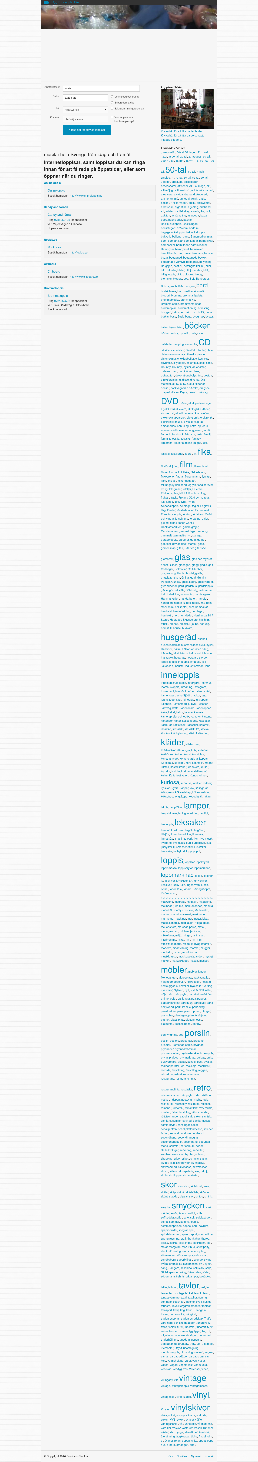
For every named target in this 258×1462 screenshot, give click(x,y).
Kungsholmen (198, 775)
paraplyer (199, 1003)
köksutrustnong (170, 796)
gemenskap (168, 548)
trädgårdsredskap (192, 1318)
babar (203, 215)
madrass (179, 902)
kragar (208, 763)
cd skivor (166, 350)
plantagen (180, 1015)
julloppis (166, 704)
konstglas (198, 754)
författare (198, 514)
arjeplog (193, 207)
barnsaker (196, 249)
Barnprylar (167, 249)
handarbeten (188, 598)
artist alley (183, 211)
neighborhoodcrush (173, 982)
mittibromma (168, 939)
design (208, 375)
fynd (183, 502)
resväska (186, 1089)
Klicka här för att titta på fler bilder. (182, 131)
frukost (165, 497)
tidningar (166, 1302)
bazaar (208, 253)
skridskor (183, 1186)
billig (206, 270)
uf (209, 1331)
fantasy (196, 438)
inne (207, 666)
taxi (203, 1287)
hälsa (177, 649)
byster (209, 316)
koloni (179, 754)
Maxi (205, 918)
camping (178, 344)
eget (208, 403)
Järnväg (166, 708)
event (198, 430)
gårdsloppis (205, 586)
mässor (203, 961)
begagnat (192, 262)
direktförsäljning (171, 380)
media (175, 923)
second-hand (195, 1133)
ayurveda (193, 215)
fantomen (167, 443)
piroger (206, 1011)
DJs (185, 384)
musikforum (189, 952)
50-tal (176, 169)
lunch (204, 885)
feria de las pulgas (189, 443)
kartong (206, 716)
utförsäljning (191, 1348)
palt (193, 998)
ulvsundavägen (187, 1335)
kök (192, 788)
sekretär (174, 1146)
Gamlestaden (169, 531)
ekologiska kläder (198, 409)
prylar (164, 1057)
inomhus (206, 683)
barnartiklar (206, 241)
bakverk (166, 236)
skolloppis (175, 1175)
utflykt (178, 1348)
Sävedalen (194, 1272)
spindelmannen (170, 1234)
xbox (173, 1432)
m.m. (173, 893)
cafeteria (166, 344)
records (165, 1070)
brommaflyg (188, 300)
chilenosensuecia (172, 354)
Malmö (179, 906)
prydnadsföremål (185, 1049)
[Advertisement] (129, 53)
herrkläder (186, 615)
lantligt (204, 813)
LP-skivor (182, 881)
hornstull (166, 628)
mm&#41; (167, 944)
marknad (185, 914)
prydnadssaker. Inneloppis (197, 1053)
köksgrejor (167, 792)
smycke (165, 1207)
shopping (167, 1158)
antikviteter (203, 203)
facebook (178, 434)
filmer (164, 472)
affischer (182, 186)
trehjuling (179, 1310)
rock (205, 1099)
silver (177, 1158)
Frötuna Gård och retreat (194, 497)
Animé (174, 198)
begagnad (175, 257)
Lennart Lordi (169, 830)
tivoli (199, 1302)
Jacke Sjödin (183, 695)
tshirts (172, 1327)
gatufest (166, 544)
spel (191, 1230)
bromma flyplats (192, 295)
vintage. (166, 1386)
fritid (182, 493)
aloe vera (167, 194)
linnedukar (184, 834)
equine (165, 430)
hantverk (179, 603)
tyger (197, 1331)
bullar (209, 312)
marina (165, 914)
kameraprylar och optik (175, 716)
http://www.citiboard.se (84, 277)
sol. (192, 1217)
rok (190, 1104)
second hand (178, 1133)
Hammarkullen (170, 598)
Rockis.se (50, 240)
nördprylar (181, 994)
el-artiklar (194, 413)
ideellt (173, 662)
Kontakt (209, 1456)
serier (199, 1146)
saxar (194, 1125)
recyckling (178, 1070)
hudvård (187, 628)
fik (195, 454)
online (165, 998)
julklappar (202, 699)
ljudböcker (198, 843)
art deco (171, 211)
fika (204, 451)
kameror (196, 716)
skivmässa (184, 1167)
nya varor (166, 990)
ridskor (165, 1099)
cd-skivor (178, 350)
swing (207, 1259)
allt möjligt (167, 190)
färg (163, 510)
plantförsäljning (197, 1015)
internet (189, 691)
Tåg (204, 1331)
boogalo (190, 286)
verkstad (166, 1369)
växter (164, 1432)
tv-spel (173, 1331)
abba (175, 182)
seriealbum (187, 1146)
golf (210, 565)
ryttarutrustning (181, 1112)
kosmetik (197, 763)
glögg (195, 565)
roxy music (205, 1108)
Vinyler (165, 1409)
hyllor (209, 645)
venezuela (200, 1365)
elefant (205, 413)
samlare (166, 1121)
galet (205, 518)
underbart (205, 1335)
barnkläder (182, 245)
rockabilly (181, 1104)
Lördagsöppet (201, 889)
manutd (208, 906)
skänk (180, 1192)
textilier (192, 1297)
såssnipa (186, 1268)
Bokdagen (167, 286)
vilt (176, 1380)
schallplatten (169, 1129)
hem (191, 607)
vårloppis (190, 1424)
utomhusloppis (170, 1352)
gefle (201, 544)
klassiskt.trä (192, 729)
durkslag (202, 392)
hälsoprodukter (191, 649)
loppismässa (169, 868)
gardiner (184, 540)
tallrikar (172, 1287)
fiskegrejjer (167, 476)
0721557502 (62, 301)
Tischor (190, 1302)
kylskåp (165, 788)
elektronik (193, 417)
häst (176, 653)
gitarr (180, 548)
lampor (196, 805)
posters (174, 1041)
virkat (171, 1415)
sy (180, 1264)
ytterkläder (191, 1432)
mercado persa (187, 927)
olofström (205, 994)
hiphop (174, 624)
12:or (164, 156)
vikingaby (167, 1380)
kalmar (188, 712)
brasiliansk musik (193, 291)
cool (202, 363)
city (206, 358)
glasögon (184, 565)
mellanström (168, 927)
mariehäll (167, 910)
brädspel (178, 312)
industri (179, 666)
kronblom (193, 767)
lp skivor (170, 881)
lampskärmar (169, 813)
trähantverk (203, 1323)
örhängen (182, 1445)
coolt (209, 363)
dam (174, 371)
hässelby (166, 653)
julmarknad (180, 704)
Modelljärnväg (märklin (197, 944)
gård (181, 586)
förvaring (195, 518)
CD (205, 342)
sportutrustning (170, 1238)
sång (164, 1268)
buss (173, 316)
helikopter (181, 607)
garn (193, 540)
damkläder (185, 371)
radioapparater (170, 1066)
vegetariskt (186, 1365)
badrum (194, 228)
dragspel (205, 388)
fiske (186, 472)
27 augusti (194, 156)
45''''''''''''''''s (192, 161)
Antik (194, 198)
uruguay (183, 1344)
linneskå (197, 834)
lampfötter (176, 807)
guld (193, 577)
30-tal (206, 156)
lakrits (164, 807)
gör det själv (176, 590)
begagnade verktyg (173, 262)
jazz (204, 695)
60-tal (191, 171)
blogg (198, 274)
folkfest (171, 481)
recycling (191, 1070)
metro (164, 931)
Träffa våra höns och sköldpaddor (186, 1320)
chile (210, 350)
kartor (177, 721)
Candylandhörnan (56, 207)
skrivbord (196, 1186)
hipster (184, 624)
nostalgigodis (169, 986)
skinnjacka (197, 1163)
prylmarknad (187, 1057)
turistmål (190, 1327)
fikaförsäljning (169, 466)
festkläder (177, 454)
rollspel (205, 1104)
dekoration (167, 375)
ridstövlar (187, 1099)
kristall (165, 767)
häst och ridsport (190, 653)
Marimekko (201, 910)
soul (194, 1226)
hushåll (202, 639)
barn (164, 241)
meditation (186, 923)
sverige (198, 1259)
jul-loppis (188, 699)
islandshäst (203, 691)
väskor (176, 1428)
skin (172, 1163)
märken (165, 961)
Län (58, 108)
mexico (173, 931)
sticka (164, 1243)
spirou (185, 1234)
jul (179, 699)
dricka (175, 392)
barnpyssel (182, 249)
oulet (173, 998)
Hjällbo (193, 624)
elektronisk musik (172, 422)
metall (201, 927)
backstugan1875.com (174, 228)
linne (173, 834)
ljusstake (166, 851)
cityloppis (179, 363)
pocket (179, 1024)
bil (202, 266)
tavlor (189, 1285)
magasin (192, 902)
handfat (202, 598)
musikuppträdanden (190, 956)
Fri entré (197, 489)
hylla (202, 645)
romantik (178, 1108)
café (200, 333)
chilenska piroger (195, 354)
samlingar (184, 1125)
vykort (180, 1419)
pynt (199, 1062)
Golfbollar (180, 569)
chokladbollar (185, 358)
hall (163, 594)
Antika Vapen (179, 203)
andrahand (188, 194)
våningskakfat (169, 1424)
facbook (166, 434)
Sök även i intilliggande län (129, 108)
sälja (208, 1268)
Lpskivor (166, 885)
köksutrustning (201, 792)
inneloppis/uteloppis (173, 683)
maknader (167, 906)
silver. (185, 1158)
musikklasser (169, 956)
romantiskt (191, 1108)
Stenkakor (193, 1238)
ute (198, 1344)
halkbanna (205, 590)
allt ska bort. (182, 190)
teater (164, 1293)
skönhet (205, 1192)
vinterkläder (184, 1397)
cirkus (199, 358)
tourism (165, 1306)
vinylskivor (190, 1407)
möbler (174, 969)
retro (202, 1087)
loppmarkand (202, 868)
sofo (186, 1217)
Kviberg (208, 783)
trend (189, 1310)
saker (197, 1116)
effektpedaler (196, 403)
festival (165, 454)
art (162, 211)
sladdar (173, 1196)
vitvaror (190, 1415)
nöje (163, 994)
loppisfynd (202, 862)
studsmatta (189, 1251)
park (178, 1007)
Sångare (173, 1268)
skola (164, 1175)
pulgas (201, 1057)
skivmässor (200, 1167)
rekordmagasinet (171, 1074)
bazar (164, 257)
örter (192, 1445)
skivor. (173, 1171)
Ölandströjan (173, 1440)
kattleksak (179, 725)
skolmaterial (190, 1175)
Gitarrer (189, 548)
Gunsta (175, 582)
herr (176, 615)
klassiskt (178, 729)
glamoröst (167, 559)
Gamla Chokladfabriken (177, 525)
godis (203, 565)
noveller (184, 986)
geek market (188, 544)
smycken (188, 1205)
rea (182, 1066)
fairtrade (190, 434)
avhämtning (178, 215)
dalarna (165, 371)
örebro (171, 1445)
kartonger (167, 721)
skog (197, 1171)
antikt (192, 203)
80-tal (187, 177)
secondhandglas (188, 1137)
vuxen (164, 1419)
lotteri (198, 876)
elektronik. (206, 417)
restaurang (167, 1078)
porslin (197, 1032)
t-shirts (180, 1276)
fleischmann (192, 476)
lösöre (165, 893)
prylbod (173, 1057)
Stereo (205, 1238)
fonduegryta (188, 485)
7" (172, 177)
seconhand (191, 1142)
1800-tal (173, 156)
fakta (200, 434)
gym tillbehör (169, 586)
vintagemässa (199, 1386)
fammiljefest (168, 438)
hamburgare (202, 594)
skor (169, 1184)
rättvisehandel (169, 1116)
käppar (184, 788)
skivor (164, 1171)
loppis (172, 859)
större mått (200, 1255)
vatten (164, 1365)
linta (177, 838)
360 (163, 161)
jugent (173, 699)
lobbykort (179, 851)
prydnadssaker (170, 1053)
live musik (206, 838)
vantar (164, 1356)
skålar (164, 1192)
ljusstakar (200, 847)
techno (173, 1293)
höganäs (179, 657)
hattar (195, 603)
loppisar (189, 862)
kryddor (165, 771)
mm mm (196, 939)
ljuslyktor (166, 847)
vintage (192, 1377)
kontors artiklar (189, 758)
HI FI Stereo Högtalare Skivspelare (187, 617)
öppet (202, 1440)
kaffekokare (187, 708)
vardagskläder (178, 1356)
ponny (196, 1024)
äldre (194, 1436)
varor (188, 1360)
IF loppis (183, 662)
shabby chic (186, 1154)
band (186, 236)
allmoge (200, 186)
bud (194, 312)
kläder (172, 742)
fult (163, 502)
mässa (194, 961)
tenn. (206, 1293)
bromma (176, 295)
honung (204, 624)
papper (201, 998)
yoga (180, 1432)
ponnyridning (169, 1035)
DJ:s (179, 384)
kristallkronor (178, 767)
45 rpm (180, 161)
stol (209, 1243)
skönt (164, 1196)
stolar (164, 1247)
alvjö (177, 194)
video (204, 1369)
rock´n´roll (167, 1104)
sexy (175, 1154)
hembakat (201, 607)
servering (185, 1150)
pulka (210, 1057)
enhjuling (183, 426)
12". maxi (202, 152)
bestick (178, 266)
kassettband (189, 721)
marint (175, 914)
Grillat (185, 577)
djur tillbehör (197, 384)
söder (205, 1272)
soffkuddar (167, 1217)
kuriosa (170, 782)
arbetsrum (167, 207)
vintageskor (168, 1397)
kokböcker (167, 754)
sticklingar (185, 1243)
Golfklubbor (195, 569)
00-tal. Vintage (186, 152)
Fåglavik (205, 506)
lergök (189, 830)
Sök (76, 2)
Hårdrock (166, 649)
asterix (195, 211)
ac (180, 182)
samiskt (206, 1116)
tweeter (183, 1331)
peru (180, 1011)
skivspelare (186, 1171)
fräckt (174, 497)
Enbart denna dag (124, 102)
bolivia (179, 286)
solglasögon (203, 1217)
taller (164, 1287)
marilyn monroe (183, 910)
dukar (192, 392)
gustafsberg (189, 582)
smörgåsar (177, 1213)
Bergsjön (166, 266)
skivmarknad (169, 1167)
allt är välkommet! (202, 190)
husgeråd (178, 636)
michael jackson (190, 931)
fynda (191, 502)
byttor (164, 327)
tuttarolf (201, 1327)
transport (166, 1310)
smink (208, 1196)
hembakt (166, 611)
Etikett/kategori (52, 87)
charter (201, 350)
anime (165, 198)
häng (205, 649)
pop (181, 1035)
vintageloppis (180, 1386)
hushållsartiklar (170, 645)
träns (164, 1327)
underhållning (169, 1339)
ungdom (185, 1339)
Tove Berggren (180, 1306)
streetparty (202, 1247)
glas (182, 556)
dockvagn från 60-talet (184, 388)
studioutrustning (171, 1251)
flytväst (205, 476)
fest (205, 443)
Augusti (205, 211)
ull (162, 1335)
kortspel (179, 763)
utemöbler (167, 1348)
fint (180, 472)
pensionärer (168, 1011)
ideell (164, 662)
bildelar (171, 270)
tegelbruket (186, 1293)
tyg (191, 1331)
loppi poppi (193, 851)
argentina (181, 207)
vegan (174, 1365)
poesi (187, 1024)
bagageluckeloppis (173, 232)
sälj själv (198, 1268)
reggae (202, 1070)
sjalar (203, 1158)
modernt (166, 948)
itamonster (167, 695)
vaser (201, 1360)
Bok (192, 278)
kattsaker (192, 725)
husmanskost (189, 645)
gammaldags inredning (193, 531)
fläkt (163, 481)
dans (196, 371)
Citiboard (50, 264)
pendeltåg (198, 1007)
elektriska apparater (173, 417)
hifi (201, 619)
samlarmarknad (182, 1121)
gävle (164, 590)
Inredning (186, 687)
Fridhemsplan (169, 493)
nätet (208, 990)
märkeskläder (180, 961)
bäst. (180, 327)
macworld (167, 902)
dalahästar (198, 367)
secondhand (168, 1137)
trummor (175, 1314)
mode (177, 944)
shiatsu (199, 1154)
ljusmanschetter (183, 847)
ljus (208, 843)
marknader (199, 914)
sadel (183, 1116)
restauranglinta (170, 1089)
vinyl (200, 1394)
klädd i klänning (198, 733)
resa (196, 1074)
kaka (164, 712)
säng (183, 1272)
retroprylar (187, 1095)
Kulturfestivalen (178, 775)
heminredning (181, 611)
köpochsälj (195, 796)
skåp (173, 1192)
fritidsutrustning (195, 493)
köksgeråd (202, 788)
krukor (204, 767)
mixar (181, 939)
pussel (182, 1062)
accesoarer (190, 182)
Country (166, 367)
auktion (165, 215)
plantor (165, 1019)
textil (184, 1297)
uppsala (196, 1339)
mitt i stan (198, 935)
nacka (197, 977)
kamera (198, 712)
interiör (179, 691)
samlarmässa (201, 1121)
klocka (205, 729)
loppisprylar (185, 868)
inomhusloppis (170, 687)
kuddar (175, 771)
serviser (166, 1154)
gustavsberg (205, 582)
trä (182, 1314)
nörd (170, 994)
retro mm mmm (170, 1095)
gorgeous (167, 573)
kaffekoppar (203, 708)
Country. (177, 367)
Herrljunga (200, 615)
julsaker (202, 704)
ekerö (182, 409)
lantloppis (167, 824)
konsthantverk (169, 758)
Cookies (182, 1456)
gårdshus (191, 586)
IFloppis (195, 662)
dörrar (183, 403)
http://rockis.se (79, 252)
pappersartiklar (170, 1003)
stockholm (199, 1243)
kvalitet (197, 783)
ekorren (165, 413)
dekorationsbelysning (189, 375)
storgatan (175, 1247)
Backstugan (190, 224)
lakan (207, 796)
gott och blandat (184, 573)
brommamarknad (190, 304)
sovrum (203, 1226)
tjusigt (207, 1302)
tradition (206, 1306)
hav (202, 603)
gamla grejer (190, 527)
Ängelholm (205, 1436)
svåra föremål (169, 1264)
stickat (173, 1243)
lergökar (199, 830)
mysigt (209, 956)
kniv (193, 750)
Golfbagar (167, 569)
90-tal (204, 177)
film (186, 464)
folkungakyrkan (170, 485)
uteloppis (207, 1344)
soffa (199, 1213)
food (200, 485)
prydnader (167, 1049)
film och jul (201, 466)
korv (188, 763)
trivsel (164, 1314)
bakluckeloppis (195, 232)
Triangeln (200, 1310)
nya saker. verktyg (201, 986)
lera (181, 830)
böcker (197, 325)
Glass (173, 565)
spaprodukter (169, 1230)
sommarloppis (189, 1222)
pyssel (208, 1062)
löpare (187, 889)
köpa (184, 796)
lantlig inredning (188, 813)
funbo (169, 502)
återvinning (168, 1436)
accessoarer (168, 186)
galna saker (177, 523)
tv (208, 1327)
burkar (165, 316)
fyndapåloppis (169, 506)
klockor (165, 733)
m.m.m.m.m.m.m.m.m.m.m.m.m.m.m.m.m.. (186, 897)
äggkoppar (182, 1436)
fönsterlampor (185, 510)
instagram (200, 687)
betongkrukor (192, 266)
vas (194, 1360)
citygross (166, 363)
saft (190, 1116)
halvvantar (186, 594)
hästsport (207, 653)
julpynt (192, 704)
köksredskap (183, 792)
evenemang (186, 430)
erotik (174, 430)
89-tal (195, 177)
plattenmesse (194, 1019)
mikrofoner (167, 935)
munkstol (166, 952)
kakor (179, 712)
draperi (165, 392)
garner (201, 540)
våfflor (199, 1419)
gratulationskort (170, 577)
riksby (197, 1099)
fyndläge (185, 506)
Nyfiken (178, 990)
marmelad (167, 918)
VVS (173, 1419)
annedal (185, 198)
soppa (187, 1226)
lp (162, 881)
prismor (165, 1045)
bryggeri (166, 312)
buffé (201, 312)
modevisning (180, 948)
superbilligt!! (184, 1259)
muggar (205, 948)
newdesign (193, 982)
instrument (167, 691)
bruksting (203, 308)
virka (164, 1415)
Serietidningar (169, 1150)
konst (187, 754)
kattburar (166, 725)
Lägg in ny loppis (61, 2)
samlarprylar (168, 1125)
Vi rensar (194, 1369)
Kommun (55, 117)
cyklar (187, 367)
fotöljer (187, 489)
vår (181, 1424)
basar (187, 253)
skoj (204, 1171)
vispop (180, 1415)
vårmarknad (204, 1424)
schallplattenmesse (190, 1129)
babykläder (175, 220)
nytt (187, 990)
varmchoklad (175, 1360)
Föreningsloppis (171, 514)
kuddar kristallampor (193, 771)
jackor (196, 695)
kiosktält (166, 729)
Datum (56, 96)
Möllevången (169, 977)
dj (173, 384)
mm (188, 939)
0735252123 (62, 220)
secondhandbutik (171, 1142)
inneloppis (180, 674)
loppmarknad (177, 874)
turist (180, 1327)
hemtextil (166, 615)
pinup (196, 1011)
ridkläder (206, 1095)
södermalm (168, 1276)
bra (179, 291)
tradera (195, 1306)
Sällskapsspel (169, 1272)
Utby (192, 1344)
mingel (187, 935)
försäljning (181, 518)
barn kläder (191, 241)
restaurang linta (185, 1078)
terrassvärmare (170, 1297)
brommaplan (169, 308)
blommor (166, 278)
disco (185, 380)
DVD (169, 401)
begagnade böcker (194, 257)
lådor (173, 889)
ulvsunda (171, 1335)
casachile (191, 344)
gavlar (176, 544)
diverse (194, 380)
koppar (203, 758)
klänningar (183, 750)
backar (187, 220)
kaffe (175, 708)
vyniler (190, 1419)
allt (208, 186)
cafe (193, 333)
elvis (187, 422)
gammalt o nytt (182, 535)
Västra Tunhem (203, 1428)
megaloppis (202, 923)
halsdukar (173, 594)
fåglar (195, 506)
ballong (176, 236)
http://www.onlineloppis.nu (86, 195)
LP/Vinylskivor (198, 881)
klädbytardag (179, 733)
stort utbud (188, 1247)
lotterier (208, 876)
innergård (193, 683)
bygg (188, 316)
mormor (194, 948)
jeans (164, 699)
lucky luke (179, 885)
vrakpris (201, 1415)
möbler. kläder (197, 971)
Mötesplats (185, 977)
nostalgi (206, 982)
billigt (180, 274)
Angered (201, 194)
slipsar (184, 1196)
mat (189, 918)
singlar (194, 1158)
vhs (185, 1369)
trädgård (191, 1314)
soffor (178, 1217)
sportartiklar (205, 1234)
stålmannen (168, 1255)
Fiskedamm (197, 472)
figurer (188, 454)
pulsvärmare (168, 1062)
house (177, 628)
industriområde (194, 666)
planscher (167, 1015)
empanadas (168, 426)
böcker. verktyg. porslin (175, 333)
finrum (173, 472)
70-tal (178, 177)
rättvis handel (199, 1112)
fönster (171, 510)
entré (193, 426)
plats (181, 1019)
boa (186, 278)
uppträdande (169, 1344)
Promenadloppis (181, 1045)
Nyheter (196, 1456)
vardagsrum (196, 1356)
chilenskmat (168, 358)
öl (162, 1440)
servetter (198, 1150)
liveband (166, 843)
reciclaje (191, 1066)
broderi (165, 295)
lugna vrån (193, 885)
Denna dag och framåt (126, 96)
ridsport (175, 1099)
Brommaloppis (54, 288)
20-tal (183, 156)
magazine (205, 902)
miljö (178, 935)
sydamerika (190, 1264)
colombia (192, 363)
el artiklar (181, 413)
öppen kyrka (189, 1440)
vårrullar (166, 1428)
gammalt (166, 535)
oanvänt (194, 994)
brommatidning (187, 308)
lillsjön (165, 834)
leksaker (190, 822)
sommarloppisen (171, 1226)
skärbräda (192, 1192)
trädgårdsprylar (170, 1318)
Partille (186, 1007)
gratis (198, 573)
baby (164, 220)
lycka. (164, 889)
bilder (180, 270)
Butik (180, 316)
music (177, 952)
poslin (164, 1041)
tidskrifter (178, 1302)
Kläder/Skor (168, 750)
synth (208, 1264)
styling (201, 1251)
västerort (187, 1428)
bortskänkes (168, 291)
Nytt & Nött (197, 990)
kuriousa (186, 783)
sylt (201, 1264)
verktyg (177, 1369)
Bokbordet (202, 278)
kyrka (175, 788)
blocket (189, 274)
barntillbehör (168, 253)
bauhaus (197, 253)
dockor (165, 388)
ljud (188, 843)
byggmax (198, 316)
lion (196, 838)
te (207, 1287)
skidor (164, 1163)
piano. (188, 1011)
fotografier (175, 489)
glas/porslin (168, 152)
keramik (204, 725)
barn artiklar (175, 241)
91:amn (165, 182)
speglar (183, 1230)
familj (207, 434)
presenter (186, 1041)
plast (174, 1019)
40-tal (170, 161)
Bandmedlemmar (201, 236)
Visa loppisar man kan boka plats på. (124, 119)
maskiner (180, 918)
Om (170, 1456)
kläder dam (192, 744)
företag (187, 514)
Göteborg (191, 590)
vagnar (209, 1352)
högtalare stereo (197, 657)
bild (163, 270)
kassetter (204, 721)
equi (205, 426)
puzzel (191, 1062)
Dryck (183, 392)
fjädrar (180, 476)
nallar (205, 977)
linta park (187, 838)
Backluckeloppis (171, 224)
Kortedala (167, 763)
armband (205, 207)
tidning (202, 1297)
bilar (208, 266)
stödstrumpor (185, 1255)
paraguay (186, 1003)
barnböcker (168, 245)
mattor (197, 918)
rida (197, 1095)
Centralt (191, 350)
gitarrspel (201, 548)
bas (180, 253)
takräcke (204, 1276)
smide (199, 1196)
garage (197, 535)
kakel (171, 712)
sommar (174, 1222)
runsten (165, 1112)
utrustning (187, 1352)
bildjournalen (194, 270)
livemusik (179, 843)
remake (188, 1074)
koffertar (203, 750)
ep (199, 426)
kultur (164, 775)
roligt (196, 1104)
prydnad (198, 1045)
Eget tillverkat (169, 409)
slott (191, 1196)
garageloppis (169, 540)
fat (175, 443)
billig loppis (168, 274)
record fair (204, 1066)
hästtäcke (167, 657)
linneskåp (167, 838)
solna (164, 1222)
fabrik (207, 430)
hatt (188, 603)
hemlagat (197, 611)
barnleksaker (199, 245)
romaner (166, 1108)
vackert (198, 1352)
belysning (205, 262)
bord (202, 285)
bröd (187, 312)
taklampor (192, 1276)
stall (183, 1238)
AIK (191, 186)
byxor (172, 327)
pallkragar (184, 998)
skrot (206, 1186)
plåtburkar (167, 1024)
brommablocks (170, 300)
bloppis (177, 278)
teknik (198, 1293)
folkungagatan (186, 481)
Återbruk (204, 1432)
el (173, 413)
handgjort (167, 603)
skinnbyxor (183, 1163)
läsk (179, 889)
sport (194, 1234)
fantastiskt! (183, 438)
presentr (198, 1041)
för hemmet (202, 510)
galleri (165, 523)
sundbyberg (168, 1259)
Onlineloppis (52, 183)
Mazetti (165, 923)
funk (177, 502)
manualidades (193, 906)
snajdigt (190, 1213)
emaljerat (197, 422)
